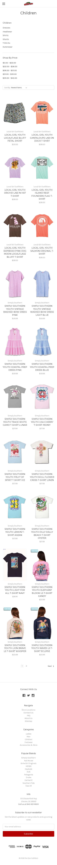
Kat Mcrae (28, 760)
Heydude (28, 769)
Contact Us (28, 713)
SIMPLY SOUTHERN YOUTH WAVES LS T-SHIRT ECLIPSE (42, 648)
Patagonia (28, 774)
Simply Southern (28, 758)
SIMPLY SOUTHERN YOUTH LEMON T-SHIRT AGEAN (15, 532)
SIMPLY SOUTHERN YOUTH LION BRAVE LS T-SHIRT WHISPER (15, 648)
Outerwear (7, 47)
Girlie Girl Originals (28, 763)
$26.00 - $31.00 (10, 70)
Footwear (29, 742)
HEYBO (28, 766)
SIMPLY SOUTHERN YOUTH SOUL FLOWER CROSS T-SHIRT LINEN (42, 477)
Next (50, 666)
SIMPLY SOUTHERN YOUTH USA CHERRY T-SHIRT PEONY (42, 422)
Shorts (6, 39)
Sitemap (28, 721)
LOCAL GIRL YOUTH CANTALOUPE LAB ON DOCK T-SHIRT (42, 138)
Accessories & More (28, 745)
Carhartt (28, 780)
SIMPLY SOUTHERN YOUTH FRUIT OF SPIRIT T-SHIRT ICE (15, 477)
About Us (28, 718)
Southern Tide (28, 783)
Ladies (28, 734)
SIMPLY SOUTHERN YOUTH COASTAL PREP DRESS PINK (15, 367)
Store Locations (28, 710)
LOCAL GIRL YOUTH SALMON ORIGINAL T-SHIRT (42, 251)
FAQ (28, 715)
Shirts (5, 35)
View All (28, 786)
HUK (28, 772)
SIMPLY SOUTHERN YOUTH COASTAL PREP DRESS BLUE (42, 367)
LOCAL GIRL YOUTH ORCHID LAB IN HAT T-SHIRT (15, 193)
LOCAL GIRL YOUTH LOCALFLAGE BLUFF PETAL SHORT (15, 138)
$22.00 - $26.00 (10, 66)
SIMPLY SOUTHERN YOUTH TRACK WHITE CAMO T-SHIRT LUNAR (15, 422)
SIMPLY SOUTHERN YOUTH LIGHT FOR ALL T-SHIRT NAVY (15, 590)
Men (28, 737)
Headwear (7, 31)
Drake (28, 777)
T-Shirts (6, 43)
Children (28, 739)
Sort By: (7, 88)
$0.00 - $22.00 (9, 63)
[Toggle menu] (3, 3)
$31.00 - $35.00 (10, 74)
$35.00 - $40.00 (10, 78)
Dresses (6, 27)
